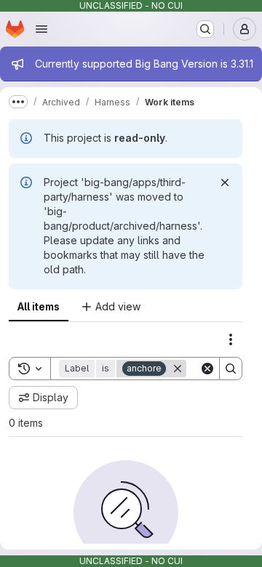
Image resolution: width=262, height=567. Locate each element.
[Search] (230, 368)
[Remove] (177, 368)
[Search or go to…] (205, 29)
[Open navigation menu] (41, 29)
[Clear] (207, 368)
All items (38, 306)
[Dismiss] (225, 182)
